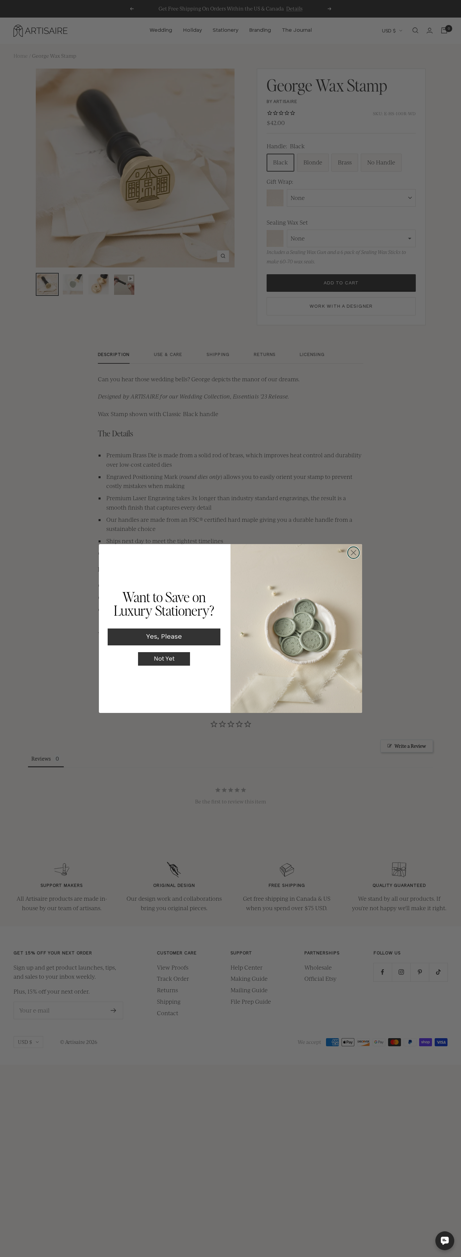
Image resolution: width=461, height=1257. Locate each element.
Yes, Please (164, 637)
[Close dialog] (353, 553)
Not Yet (164, 659)
